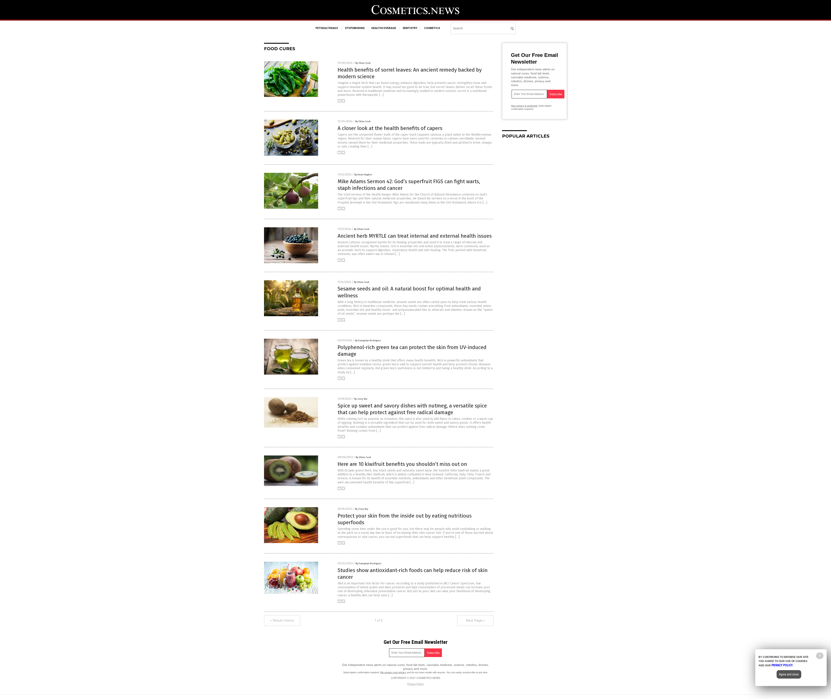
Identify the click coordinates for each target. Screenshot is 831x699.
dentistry (410, 28)
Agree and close (789, 674)
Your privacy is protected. (524, 105)
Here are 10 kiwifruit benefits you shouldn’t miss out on (402, 464)
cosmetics (432, 28)
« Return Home (282, 620)
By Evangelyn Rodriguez (368, 340)
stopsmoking (355, 28)
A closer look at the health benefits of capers (390, 128)
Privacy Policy (415, 684)
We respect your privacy (393, 672)
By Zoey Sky (360, 399)
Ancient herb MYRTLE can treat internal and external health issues (415, 236)
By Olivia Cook (363, 63)
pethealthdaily (327, 28)
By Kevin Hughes (363, 174)
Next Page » (475, 620)
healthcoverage (383, 28)
